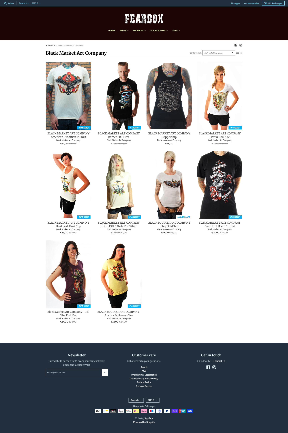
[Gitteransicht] (237, 53)
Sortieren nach (196, 53)
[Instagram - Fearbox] (240, 45)
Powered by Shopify (144, 422)
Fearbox (148, 418)
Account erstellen (251, 3)
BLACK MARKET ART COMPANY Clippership (169, 135)
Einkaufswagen (275, 3)
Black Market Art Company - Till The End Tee (68, 313)
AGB (144, 370)
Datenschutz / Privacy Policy (144, 378)
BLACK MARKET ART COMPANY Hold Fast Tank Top (68, 224)
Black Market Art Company (68, 140)
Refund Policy (144, 382)
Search (143, 367)
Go (105, 372)
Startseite (50, 45)
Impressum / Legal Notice (144, 374)
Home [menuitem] (111, 30)
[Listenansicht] (241, 53)
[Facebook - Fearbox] (235, 45)
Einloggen (235, 3)
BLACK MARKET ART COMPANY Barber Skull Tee (119, 135)
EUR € (35, 3)
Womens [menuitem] (138, 30)
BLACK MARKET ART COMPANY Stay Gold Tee (169, 224)
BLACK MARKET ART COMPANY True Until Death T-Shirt (219, 224)
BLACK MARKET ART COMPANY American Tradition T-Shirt (68, 135)
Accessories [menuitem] (158, 30)
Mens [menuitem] (123, 30)
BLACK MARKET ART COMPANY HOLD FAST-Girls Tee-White (119, 224)
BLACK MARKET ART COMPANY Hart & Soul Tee (219, 135)
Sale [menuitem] (175, 30)
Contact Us (219, 361)
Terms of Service (144, 386)
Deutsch (23, 3)
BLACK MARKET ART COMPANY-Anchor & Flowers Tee (118, 313)
